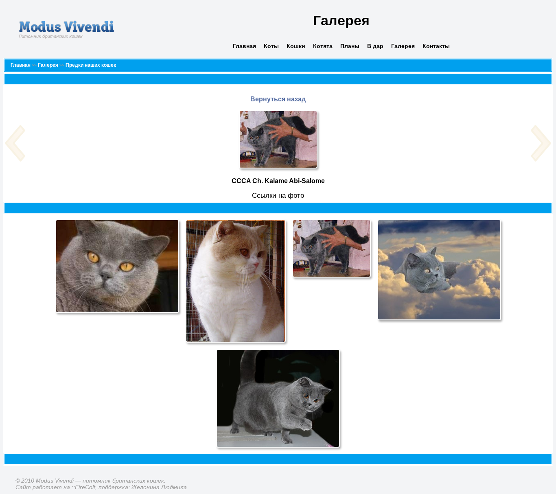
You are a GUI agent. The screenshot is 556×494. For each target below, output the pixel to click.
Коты (271, 46)
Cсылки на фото (278, 195)
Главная (244, 46)
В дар (375, 46)
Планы (349, 46)
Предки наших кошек (91, 65)
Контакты (436, 46)
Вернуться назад (278, 99)
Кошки (296, 46)
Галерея (403, 46)
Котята (323, 46)
